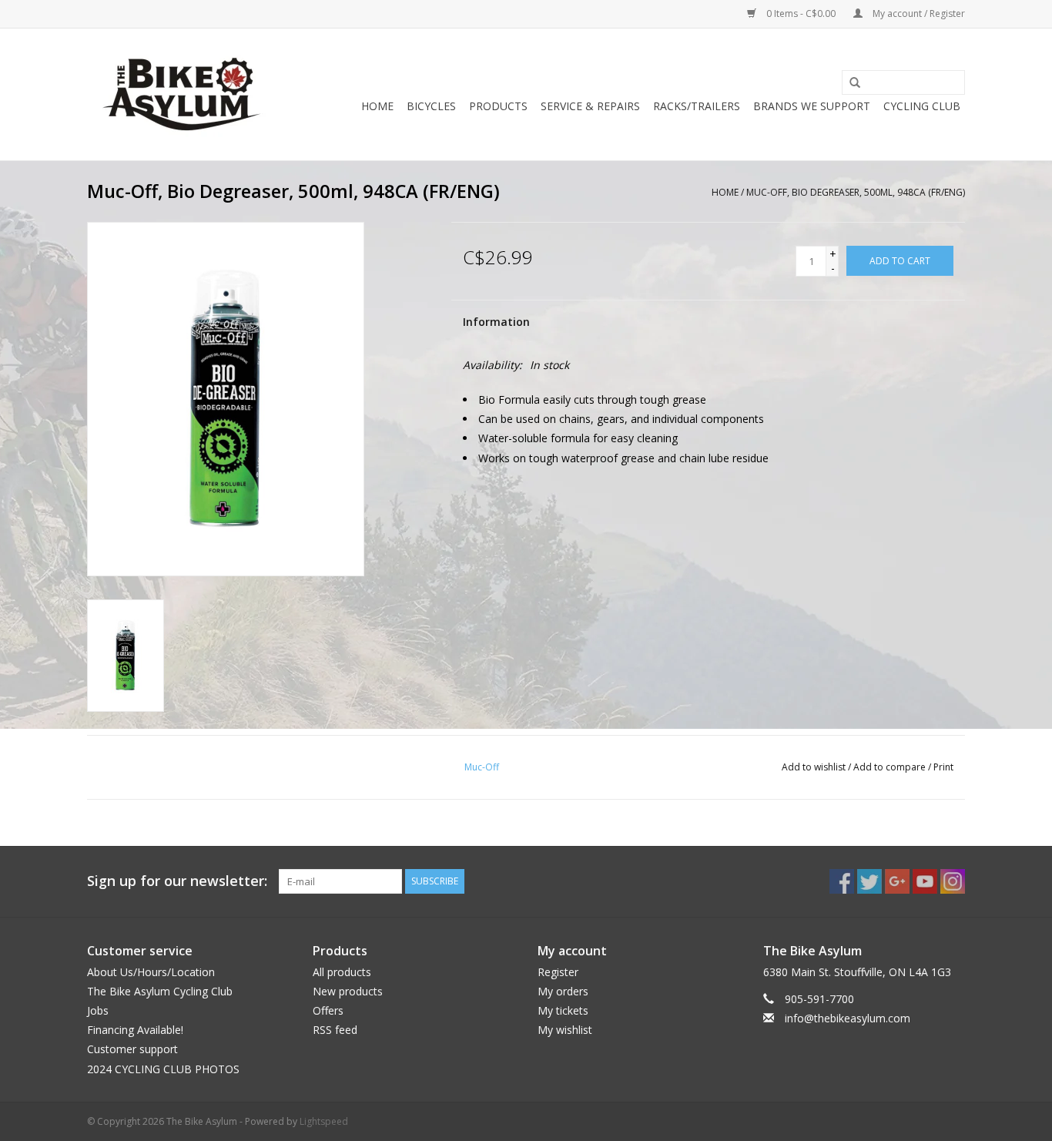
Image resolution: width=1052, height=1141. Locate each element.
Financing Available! (135, 1029)
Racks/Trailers (696, 106)
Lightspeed (324, 1121)
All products (342, 972)
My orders (563, 991)
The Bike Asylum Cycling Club (160, 991)
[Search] (849, 83)
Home (377, 106)
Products (498, 106)
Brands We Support (811, 106)
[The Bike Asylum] (181, 94)
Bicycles (431, 106)
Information (496, 321)
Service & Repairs (590, 106)
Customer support (132, 1049)
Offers (328, 1010)
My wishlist (565, 1029)
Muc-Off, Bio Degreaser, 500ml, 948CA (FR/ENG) (855, 192)
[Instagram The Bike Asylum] (952, 881)
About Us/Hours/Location (151, 972)
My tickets (563, 1010)
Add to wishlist (814, 767)
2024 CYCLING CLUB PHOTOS (163, 1069)
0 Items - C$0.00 (801, 13)
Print (943, 767)
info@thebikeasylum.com (847, 1018)
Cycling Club (921, 106)
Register (558, 972)
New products (348, 991)
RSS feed (335, 1029)
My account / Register (917, 13)
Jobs (98, 1010)
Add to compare (890, 767)
